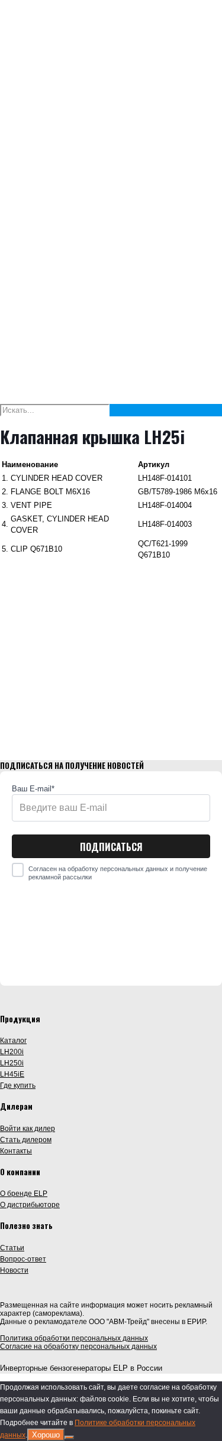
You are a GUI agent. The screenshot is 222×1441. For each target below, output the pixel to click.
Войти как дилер (27, 1128)
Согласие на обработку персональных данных (78, 1346)
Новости (14, 1270)
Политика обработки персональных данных (74, 1338)
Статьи (12, 1247)
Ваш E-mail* (33, 788)
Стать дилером (26, 1139)
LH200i (12, 1051)
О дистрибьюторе (30, 1204)
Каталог (13, 1040)
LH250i (12, 1063)
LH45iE (12, 1074)
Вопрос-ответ (23, 1259)
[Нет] (69, 1437)
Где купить (18, 1085)
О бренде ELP (23, 1193)
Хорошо (46, 1434)
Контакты (16, 1151)
